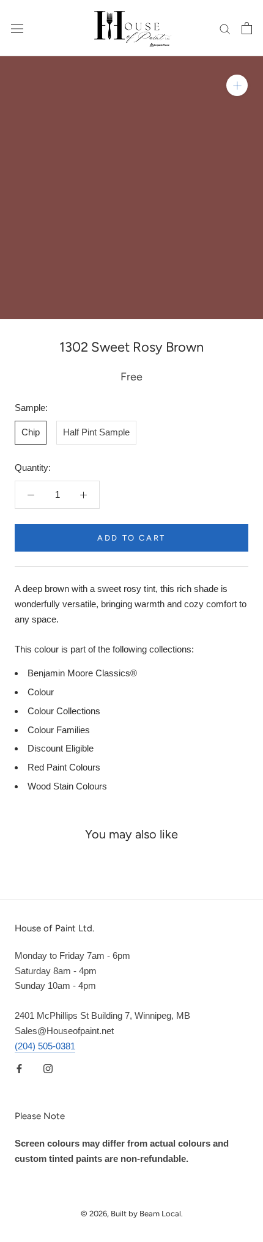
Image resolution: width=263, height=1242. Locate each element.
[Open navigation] (17, 28)
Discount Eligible (61, 748)
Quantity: (33, 467)
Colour (41, 692)
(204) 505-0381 (45, 1046)
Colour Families (59, 730)
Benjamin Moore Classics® (82, 673)
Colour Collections (64, 711)
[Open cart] (247, 28)
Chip (30, 432)
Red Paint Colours (64, 767)
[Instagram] (48, 1068)
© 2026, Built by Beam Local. (132, 1213)
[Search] (225, 28)
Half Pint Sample (96, 432)
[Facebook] (19, 1068)
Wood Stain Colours (67, 786)
